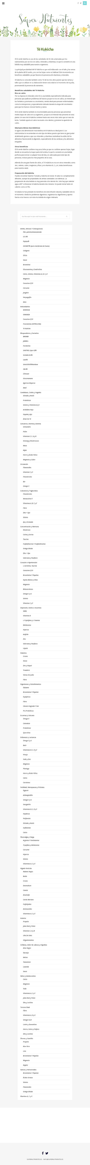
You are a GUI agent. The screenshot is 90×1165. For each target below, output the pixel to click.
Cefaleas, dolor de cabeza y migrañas (33, 945)
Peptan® (26, 241)
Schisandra (27, 427)
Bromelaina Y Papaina (30, 1073)
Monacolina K (27, 499)
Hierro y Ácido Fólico (30, 455)
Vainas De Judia (28, 675)
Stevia (25, 661)
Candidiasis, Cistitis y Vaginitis (30, 392)
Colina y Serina (28, 535)
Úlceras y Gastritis (26, 1038)
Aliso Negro (27, 948)
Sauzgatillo (27, 804)
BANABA (26, 336)
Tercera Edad (25, 1007)
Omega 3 (26, 486)
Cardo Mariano (28, 900)
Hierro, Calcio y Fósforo (31, 1029)
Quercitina (26, 733)
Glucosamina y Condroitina (32, 269)
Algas (25, 450)
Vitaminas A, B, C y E (30, 503)
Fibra (25, 508)
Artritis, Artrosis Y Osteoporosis (31, 229)
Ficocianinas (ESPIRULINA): (32, 324)
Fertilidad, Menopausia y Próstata (32, 787)
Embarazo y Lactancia (28, 737)
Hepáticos (26, 814)
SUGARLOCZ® (28, 355)
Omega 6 (26, 719)
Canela (25, 890)
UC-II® (25, 237)
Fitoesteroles (27, 477)
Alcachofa (26, 895)
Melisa (25, 957)
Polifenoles (27, 818)
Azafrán (25, 634)
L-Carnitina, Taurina (30, 566)
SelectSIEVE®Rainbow (30, 364)
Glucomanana (28, 378)
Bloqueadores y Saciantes (29, 333)
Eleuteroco (26, 530)
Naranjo (26, 953)
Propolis (26, 921)
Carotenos (26, 782)
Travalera (26, 670)
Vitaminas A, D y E (29, 1015)
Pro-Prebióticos (28, 711)
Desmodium (27, 886)
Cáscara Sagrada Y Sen (31, 706)
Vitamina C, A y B (29, 931)
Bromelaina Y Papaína (30, 575)
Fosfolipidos (27, 904)
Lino (24, 1051)
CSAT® (25, 360)
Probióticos (27, 400)
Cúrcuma (26, 288)
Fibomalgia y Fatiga (27, 837)
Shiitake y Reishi (28, 396)
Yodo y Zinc (27, 759)
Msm (24, 302)
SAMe (25, 611)
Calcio (25, 778)
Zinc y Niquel (27, 666)
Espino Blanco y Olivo (30, 580)
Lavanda (26, 967)
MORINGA (26, 310)
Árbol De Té (27, 419)
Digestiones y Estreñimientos (30, 684)
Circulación (24, 464)
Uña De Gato (27, 935)
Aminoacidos (27, 909)
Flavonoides (27, 467)
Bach (24, 745)
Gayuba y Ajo (27, 414)
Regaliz (25, 1065)
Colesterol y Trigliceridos (29, 491)
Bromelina (26, 265)
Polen (25, 431)
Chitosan (26, 374)
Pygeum (25, 790)
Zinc (24, 639)
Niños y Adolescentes (28, 976)
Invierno (23, 918)
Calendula (26, 723)
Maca (25, 446)
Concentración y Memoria (29, 527)
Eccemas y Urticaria (27, 715)
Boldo (25, 876)
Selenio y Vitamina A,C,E (31, 405)
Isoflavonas (27, 828)
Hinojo (25, 755)
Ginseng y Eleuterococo (31, 441)
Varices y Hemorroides (28, 1070)
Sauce (25, 260)
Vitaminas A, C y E (29, 864)
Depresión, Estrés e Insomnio (30, 608)
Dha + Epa (26, 513)
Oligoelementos (28, 940)
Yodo (24, 989)
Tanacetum (27, 962)
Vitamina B (27, 616)
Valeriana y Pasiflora (30, 558)
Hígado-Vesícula (26, 868)
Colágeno (26, 251)
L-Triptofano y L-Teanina (31, 620)
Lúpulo (25, 648)
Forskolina (26, 346)
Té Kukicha (26, 328)
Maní (25, 388)
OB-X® (25, 369)
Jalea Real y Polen (29, 926)
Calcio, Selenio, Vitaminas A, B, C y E (35, 274)
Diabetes (23, 653)
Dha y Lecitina (28, 1002)
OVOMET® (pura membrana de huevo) (36, 246)
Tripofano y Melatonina (31, 845)
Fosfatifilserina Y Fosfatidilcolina (34, 544)
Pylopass (26, 687)
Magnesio (26, 279)
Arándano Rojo (28, 410)
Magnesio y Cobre (29, 460)
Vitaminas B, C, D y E (30, 750)
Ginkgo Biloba (28, 548)
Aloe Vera (26, 1046)
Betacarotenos (28, 589)
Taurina (25, 539)
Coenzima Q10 (28, 283)
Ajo (24, 481)
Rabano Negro (28, 872)
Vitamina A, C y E (26, 1096)
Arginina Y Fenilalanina (31, 840)
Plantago (26, 769)
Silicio (25, 255)
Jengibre (26, 293)
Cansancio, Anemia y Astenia (30, 424)
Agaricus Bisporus (29, 383)
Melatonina (27, 625)
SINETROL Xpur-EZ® (30, 350)
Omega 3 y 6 (27, 594)
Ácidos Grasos (28, 1078)
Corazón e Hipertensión (28, 562)
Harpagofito (27, 297)
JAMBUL (25, 341)
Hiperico (26, 630)
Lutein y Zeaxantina (30, 1024)
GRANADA (26, 315)
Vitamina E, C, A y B (29, 436)
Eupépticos (26, 697)
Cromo (25, 656)
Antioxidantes (25, 307)
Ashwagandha (28, 795)
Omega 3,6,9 (27, 1020)
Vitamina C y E (28, 472)
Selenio (25, 517)
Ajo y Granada (28, 522)
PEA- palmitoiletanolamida (32, 232)
